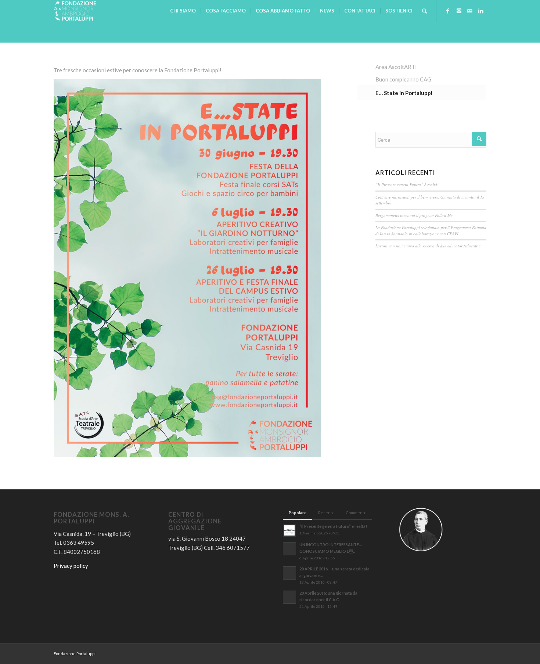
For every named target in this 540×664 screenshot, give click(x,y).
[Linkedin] (480, 10)
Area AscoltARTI (396, 67)
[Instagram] (458, 10)
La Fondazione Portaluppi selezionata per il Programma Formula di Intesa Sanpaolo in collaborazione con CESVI (430, 230)
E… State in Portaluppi (403, 93)
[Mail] (469, 10)
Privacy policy (71, 565)
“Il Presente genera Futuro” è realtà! (407, 184)
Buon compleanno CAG (403, 79)
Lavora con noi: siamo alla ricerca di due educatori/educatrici (428, 245)
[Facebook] (447, 10)
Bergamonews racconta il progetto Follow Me (414, 215)
